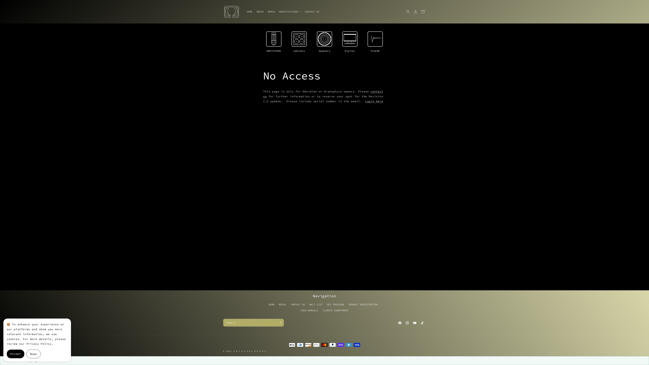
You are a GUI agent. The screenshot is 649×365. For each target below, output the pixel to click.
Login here (374, 101)
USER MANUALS (309, 310)
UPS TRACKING (335, 304)
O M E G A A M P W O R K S (250, 351)
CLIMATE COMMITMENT (335, 310)
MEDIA (282, 304)
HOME (271, 304)
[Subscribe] (280, 323)
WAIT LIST (315, 304)
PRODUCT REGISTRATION (363, 304)
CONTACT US (298, 304)
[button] (290, 11)
